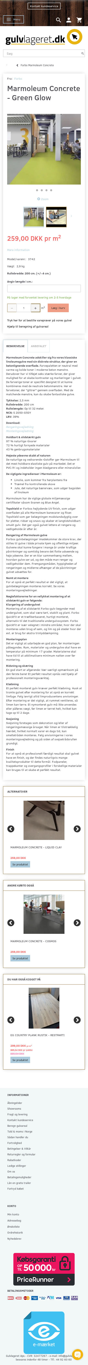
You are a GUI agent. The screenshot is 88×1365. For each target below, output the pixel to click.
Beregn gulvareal (17, 1125)
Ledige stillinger (16, 1165)
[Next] (77, 828)
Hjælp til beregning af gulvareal (28, 326)
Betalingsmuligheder (19, 1177)
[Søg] (82, 53)
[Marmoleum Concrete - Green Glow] (44, 149)
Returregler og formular (21, 1154)
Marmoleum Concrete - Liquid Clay (36, 847)
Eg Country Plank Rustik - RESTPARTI (37, 1035)
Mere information (18, 250)
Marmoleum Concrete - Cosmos (33, 941)
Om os (11, 1171)
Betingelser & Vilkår (19, 1148)
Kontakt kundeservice (44, 6)
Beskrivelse (15, 346)
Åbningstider (14, 1102)
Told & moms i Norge (19, 1131)
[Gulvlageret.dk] (44, 36)
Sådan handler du (17, 1137)
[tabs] (58, 19)
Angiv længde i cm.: (20, 281)
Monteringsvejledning (20, 431)
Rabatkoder (14, 1160)
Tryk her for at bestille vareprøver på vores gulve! (39, 320)
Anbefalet (38, 346)
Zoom (45, 199)
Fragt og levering (17, 1114)
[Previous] (10, 828)
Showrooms (14, 1108)
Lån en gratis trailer (19, 1183)
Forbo (18, 78)
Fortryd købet (15, 1188)
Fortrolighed (14, 1143)
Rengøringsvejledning (20, 427)
